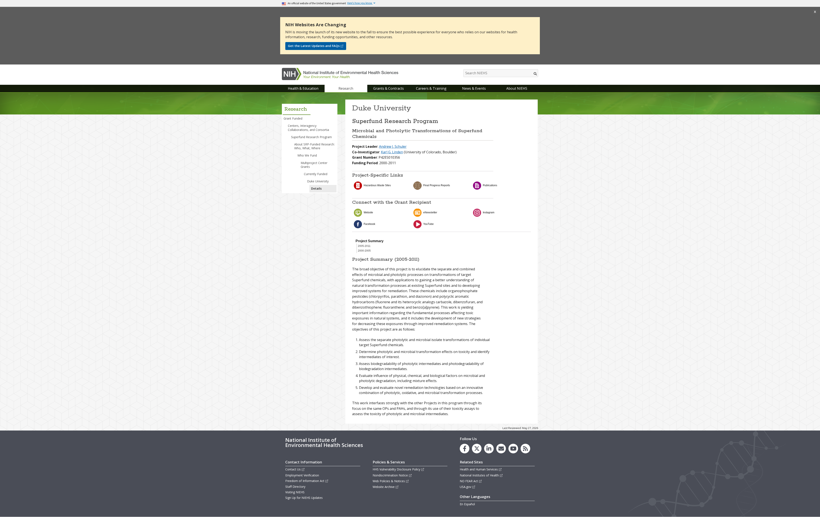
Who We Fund (307, 155)
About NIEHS (516, 88)
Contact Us (293, 469)
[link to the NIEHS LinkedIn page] (489, 448)
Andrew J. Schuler (393, 146)
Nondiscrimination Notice (390, 475)
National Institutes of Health (479, 475)
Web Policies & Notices (389, 481)
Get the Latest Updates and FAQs (314, 46)
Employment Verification (302, 475)
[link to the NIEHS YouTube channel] (513, 448)
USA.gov (465, 487)
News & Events (474, 88)
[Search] (535, 74)
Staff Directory (295, 487)
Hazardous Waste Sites (377, 185)
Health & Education (303, 88)
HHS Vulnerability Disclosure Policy (396, 469)
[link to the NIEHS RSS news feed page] (525, 448)
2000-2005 (364, 250)
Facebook (369, 224)
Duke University (318, 181)
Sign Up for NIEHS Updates (304, 498)
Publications (490, 185)
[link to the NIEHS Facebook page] (464, 448)
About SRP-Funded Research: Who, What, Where (314, 146)
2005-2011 (364, 246)
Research (345, 88)
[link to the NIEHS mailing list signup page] (501, 448)
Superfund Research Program (311, 137)
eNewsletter (430, 212)
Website (368, 212)
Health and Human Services (479, 469)
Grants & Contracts (388, 88)
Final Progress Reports (436, 185)
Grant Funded (293, 118)
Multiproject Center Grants (314, 165)
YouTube (428, 224)
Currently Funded (315, 174)
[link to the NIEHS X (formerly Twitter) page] (477, 448)
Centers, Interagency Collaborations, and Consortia (308, 128)
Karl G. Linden (392, 152)
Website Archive (384, 487)
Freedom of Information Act (304, 481)
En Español (467, 504)
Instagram (488, 212)
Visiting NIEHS (295, 492)
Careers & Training (431, 88)
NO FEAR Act (469, 481)
